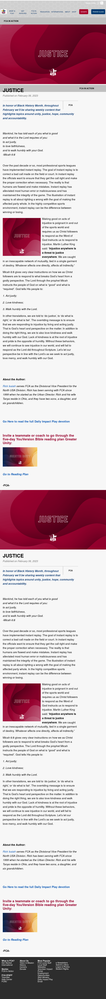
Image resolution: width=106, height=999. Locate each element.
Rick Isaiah (10, 386)
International (7, 964)
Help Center (7, 979)
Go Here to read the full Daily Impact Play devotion (37, 421)
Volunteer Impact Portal (45, 970)
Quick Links (91, 3)
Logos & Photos (63, 966)
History (23, 964)
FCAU (4, 981)
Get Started (7, 962)
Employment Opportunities (43, 974)
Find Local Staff (44, 962)
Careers (23, 967)
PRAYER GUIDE (98, 12)
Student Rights (62, 968)
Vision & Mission (27, 962)
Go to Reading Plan (15, 474)
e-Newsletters (62, 962)
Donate (23, 969)
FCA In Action (11, 21)
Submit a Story (62, 964)
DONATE (84, 12)
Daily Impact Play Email (45, 980)
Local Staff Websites (42, 965)
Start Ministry (43, 977)
